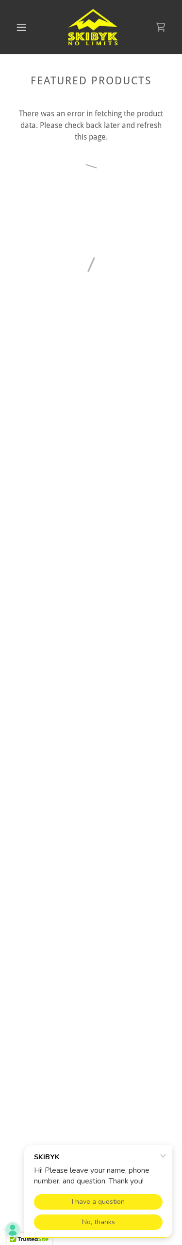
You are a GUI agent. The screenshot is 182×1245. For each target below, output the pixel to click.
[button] (21, 27)
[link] (93, 27)
